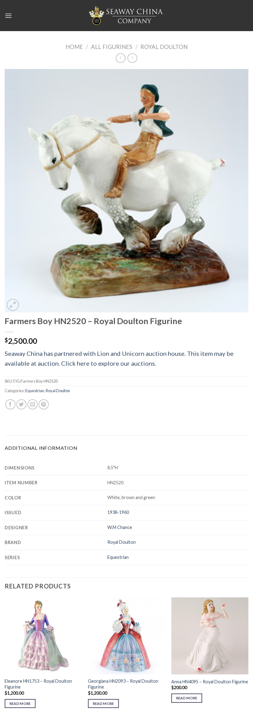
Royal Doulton (164, 46)
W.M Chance (119, 527)
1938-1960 (118, 512)
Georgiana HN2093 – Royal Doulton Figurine (123, 683)
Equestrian (34, 390)
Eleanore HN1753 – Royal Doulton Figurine (38, 683)
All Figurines (111, 46)
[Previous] (5, 658)
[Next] (248, 658)
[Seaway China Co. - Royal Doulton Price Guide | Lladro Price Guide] (126, 15)
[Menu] (8, 15)
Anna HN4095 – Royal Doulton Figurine (209, 681)
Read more (20, 704)
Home (74, 46)
